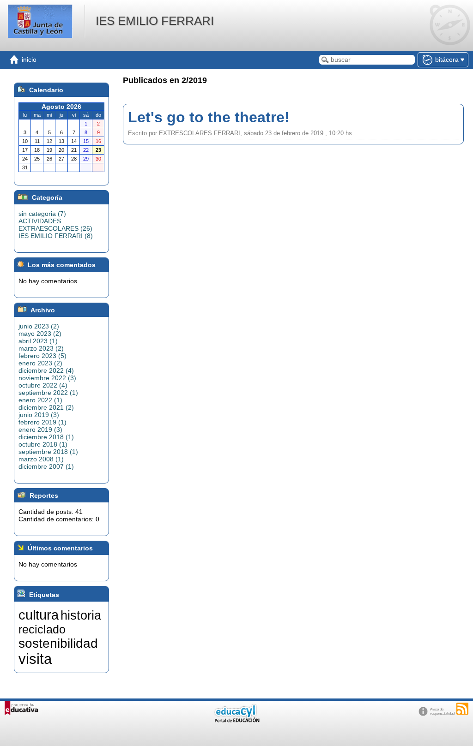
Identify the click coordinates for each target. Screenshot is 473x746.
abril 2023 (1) (38, 341)
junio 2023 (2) (38, 326)
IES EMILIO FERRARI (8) (55, 235)
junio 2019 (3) (38, 414)
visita (35, 659)
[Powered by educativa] (21, 708)
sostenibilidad (58, 643)
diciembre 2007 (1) (46, 466)
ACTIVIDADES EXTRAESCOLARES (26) (55, 224)
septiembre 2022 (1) (48, 392)
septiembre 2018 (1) (48, 451)
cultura (38, 614)
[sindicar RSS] (462, 709)
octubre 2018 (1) (42, 444)
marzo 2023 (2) (41, 348)
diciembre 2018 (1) (46, 437)
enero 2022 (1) (40, 400)
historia (81, 615)
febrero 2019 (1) (42, 422)
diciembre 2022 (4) (46, 370)
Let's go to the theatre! (209, 117)
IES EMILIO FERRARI (155, 20)
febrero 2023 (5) (42, 355)
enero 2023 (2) (40, 363)
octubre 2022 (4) (42, 385)
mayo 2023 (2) (39, 333)
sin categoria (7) (42, 213)
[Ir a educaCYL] (236, 720)
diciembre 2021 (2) (46, 407)
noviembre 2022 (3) (47, 378)
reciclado (42, 629)
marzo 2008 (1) (41, 459)
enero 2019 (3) (40, 429)
